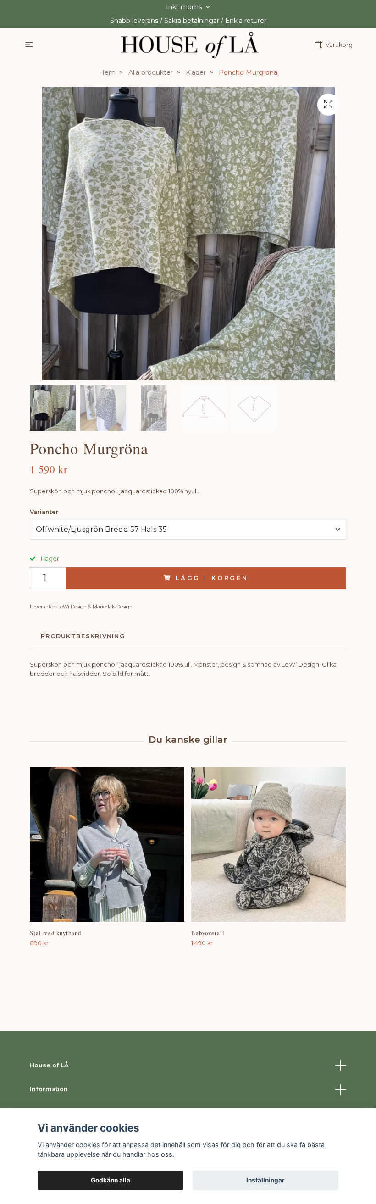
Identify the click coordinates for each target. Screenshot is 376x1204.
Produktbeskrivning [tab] (83, 636)
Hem (107, 72)
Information (49, 1089)
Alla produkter (150, 72)
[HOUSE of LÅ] (190, 45)
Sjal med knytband (55, 933)
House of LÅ (49, 1065)
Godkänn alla (110, 1180)
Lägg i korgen (212, 577)
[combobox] (188, 529)
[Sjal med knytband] (107, 844)
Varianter (44, 511)
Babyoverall (208, 933)
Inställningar (265, 1180)
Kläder (196, 72)
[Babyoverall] (268, 844)
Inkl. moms (185, 7)
